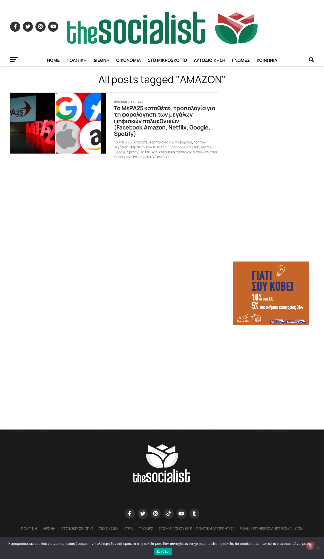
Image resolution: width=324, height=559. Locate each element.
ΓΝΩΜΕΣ (241, 60)
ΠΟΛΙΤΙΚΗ (77, 60)
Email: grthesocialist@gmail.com (271, 528)
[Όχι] (317, 548)
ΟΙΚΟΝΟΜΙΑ (128, 60)
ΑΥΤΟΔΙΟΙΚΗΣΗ (209, 60)
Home (53, 60)
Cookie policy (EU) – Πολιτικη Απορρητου (196, 528)
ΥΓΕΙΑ (128, 528)
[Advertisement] (273, 364)
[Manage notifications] (310, 546)
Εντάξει (163, 551)
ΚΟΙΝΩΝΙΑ (267, 60)
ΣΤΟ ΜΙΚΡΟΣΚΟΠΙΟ (167, 60)
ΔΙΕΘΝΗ (101, 60)
